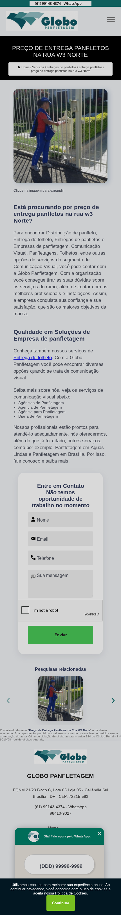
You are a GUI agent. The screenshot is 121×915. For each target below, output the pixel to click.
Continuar (60, 903)
